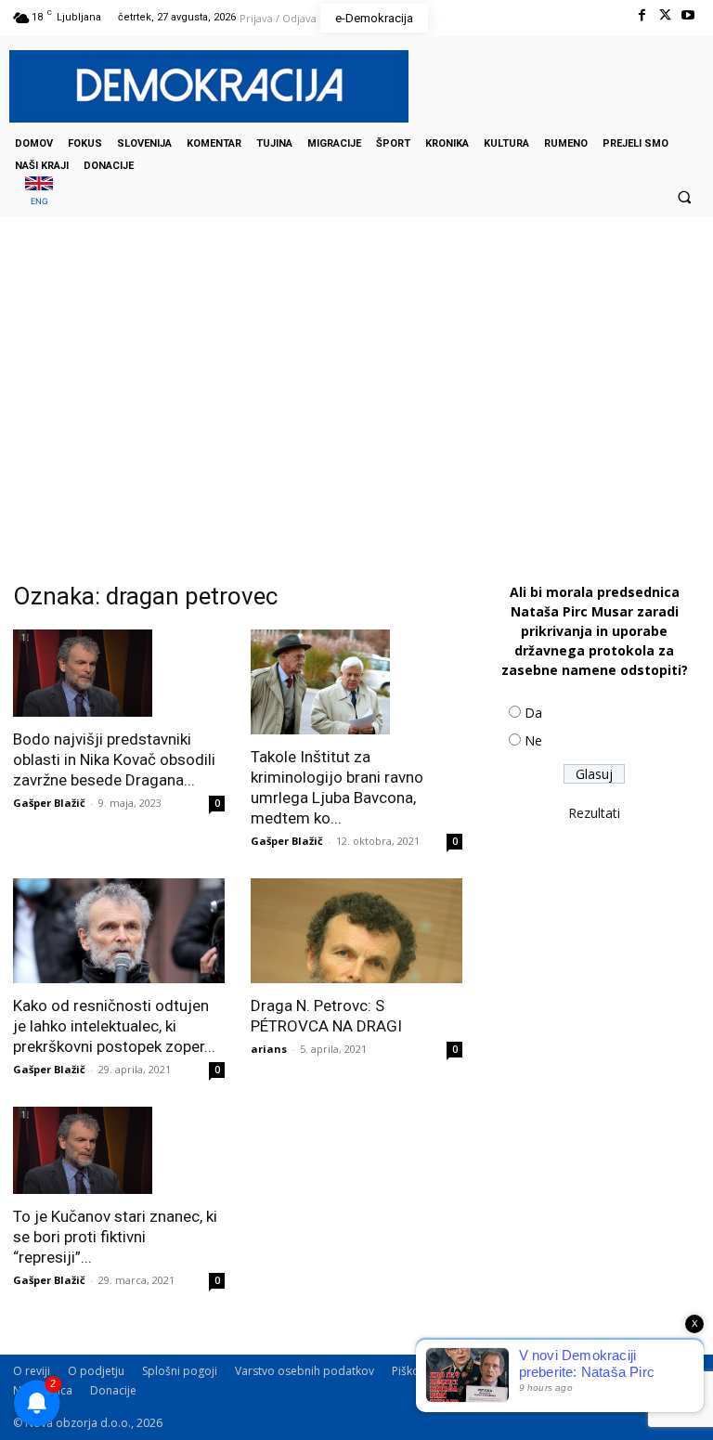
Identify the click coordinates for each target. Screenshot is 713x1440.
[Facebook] (641, 15)
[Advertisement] (356, 402)
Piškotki (412, 1371)
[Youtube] (688, 15)
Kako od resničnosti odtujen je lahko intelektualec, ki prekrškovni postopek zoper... (114, 1026)
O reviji (31, 1371)
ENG (39, 201)
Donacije (113, 1390)
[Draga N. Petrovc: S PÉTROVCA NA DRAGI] (356, 930)
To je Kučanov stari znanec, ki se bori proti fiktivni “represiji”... (115, 1236)
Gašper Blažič (49, 803)
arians (269, 1049)
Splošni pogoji (179, 1371)
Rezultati (594, 813)
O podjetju (96, 1371)
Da (533, 712)
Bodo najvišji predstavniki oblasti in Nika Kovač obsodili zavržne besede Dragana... (114, 759)
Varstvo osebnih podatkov (304, 1371)
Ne (533, 740)
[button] (684, 196)
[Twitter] (665, 15)
